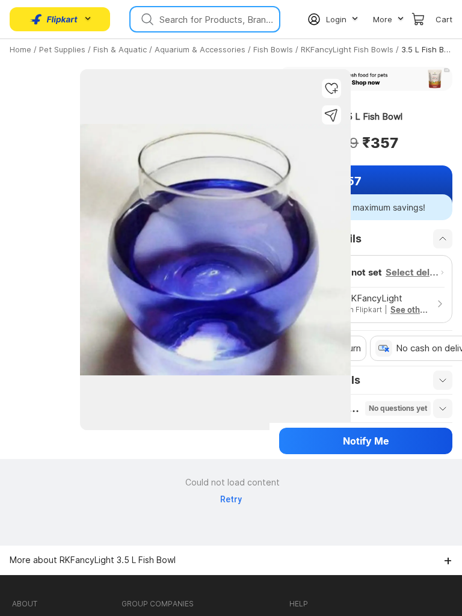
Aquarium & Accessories (200, 49)
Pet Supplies (62, 49)
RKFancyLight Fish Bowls (347, 49)
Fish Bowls (273, 49)
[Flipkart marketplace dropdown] (54, 19)
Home (20, 49)
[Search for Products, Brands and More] (146, 19)
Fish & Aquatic (120, 49)
